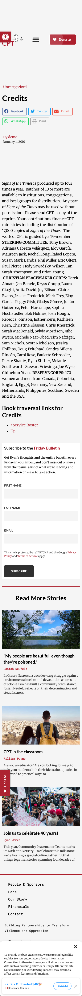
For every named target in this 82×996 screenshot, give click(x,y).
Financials (18, 906)
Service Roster (24, 425)
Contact (15, 913)
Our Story (17, 899)
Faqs (12, 891)
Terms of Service (27, 556)
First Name (12, 485)
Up (13, 431)
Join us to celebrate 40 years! (31, 833)
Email (8, 530)
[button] (76, 946)
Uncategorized (15, 87)
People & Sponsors (26, 884)
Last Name (12, 508)
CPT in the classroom (23, 751)
